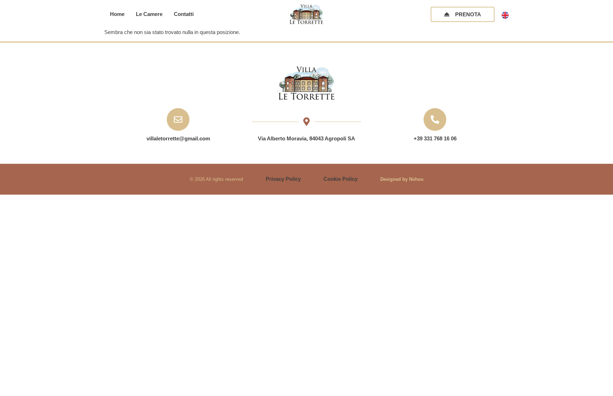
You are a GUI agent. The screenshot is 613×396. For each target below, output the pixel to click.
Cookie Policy (341, 179)
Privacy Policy (283, 179)
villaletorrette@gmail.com (178, 138)
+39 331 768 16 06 (435, 138)
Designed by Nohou (402, 179)
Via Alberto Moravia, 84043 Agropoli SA (306, 138)
